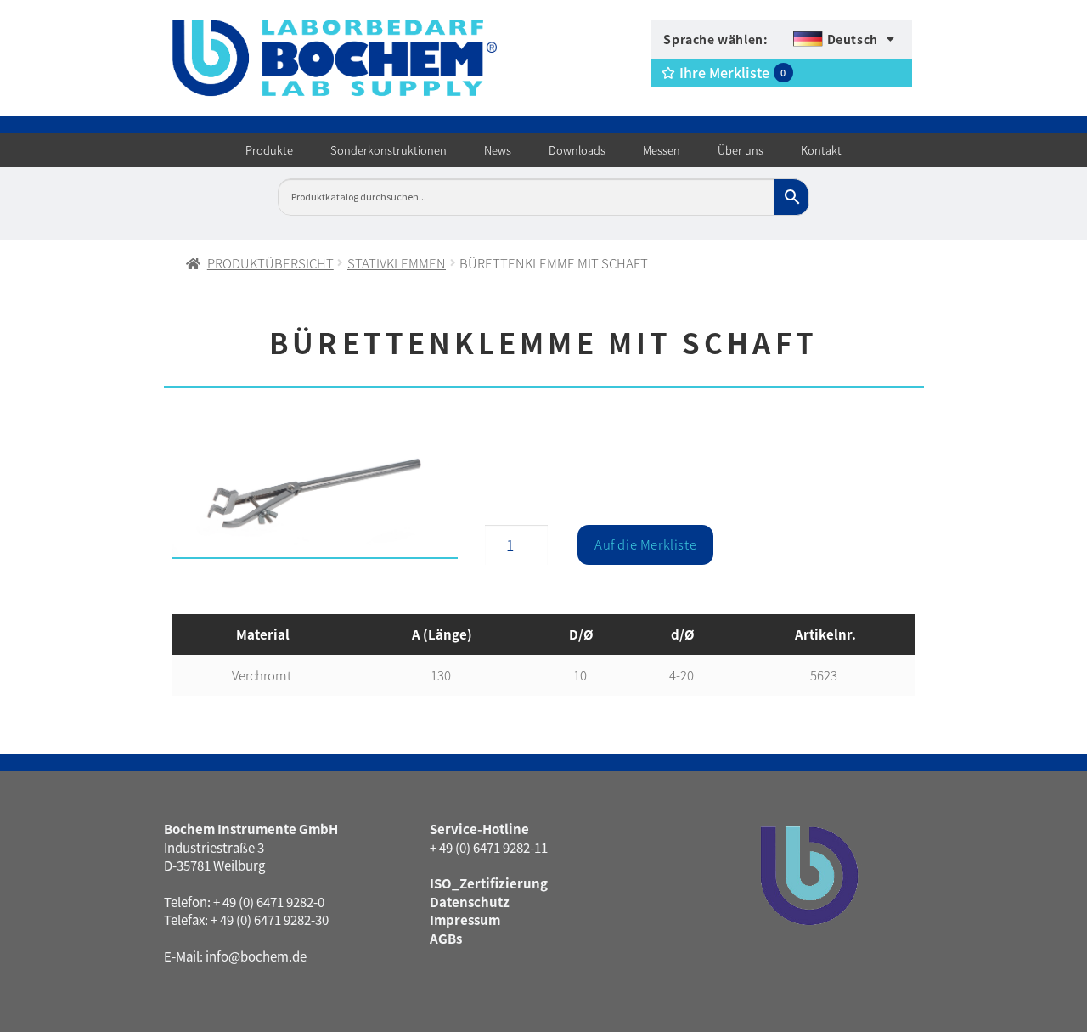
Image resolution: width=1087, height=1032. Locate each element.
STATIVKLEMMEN (396, 263)
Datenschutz (470, 902)
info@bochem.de (256, 956)
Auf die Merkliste (645, 544)
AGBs (446, 938)
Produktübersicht (270, 263)
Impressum (465, 919)
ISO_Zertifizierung (489, 883)
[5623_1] (315, 497)
